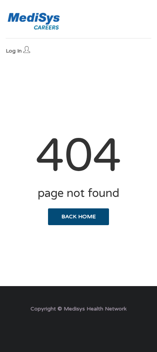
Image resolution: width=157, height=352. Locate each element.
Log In (14, 51)
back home (78, 216)
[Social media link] (78, 327)
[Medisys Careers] (34, 20)
